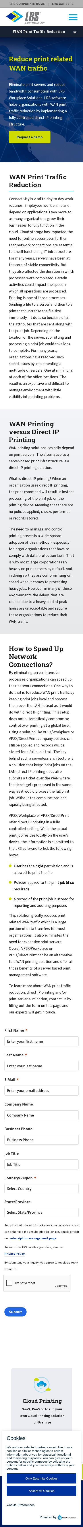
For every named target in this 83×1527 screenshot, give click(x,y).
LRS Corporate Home (27, 4)
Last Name (13, 1055)
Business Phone (18, 1128)
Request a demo (30, 137)
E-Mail (9, 1079)
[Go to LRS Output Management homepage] (44, 17)
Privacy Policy (14, 1254)
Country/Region (18, 1178)
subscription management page (33, 1238)
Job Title (11, 1153)
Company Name (18, 1104)
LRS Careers (63, 4)
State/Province (17, 1201)
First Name (14, 1030)
